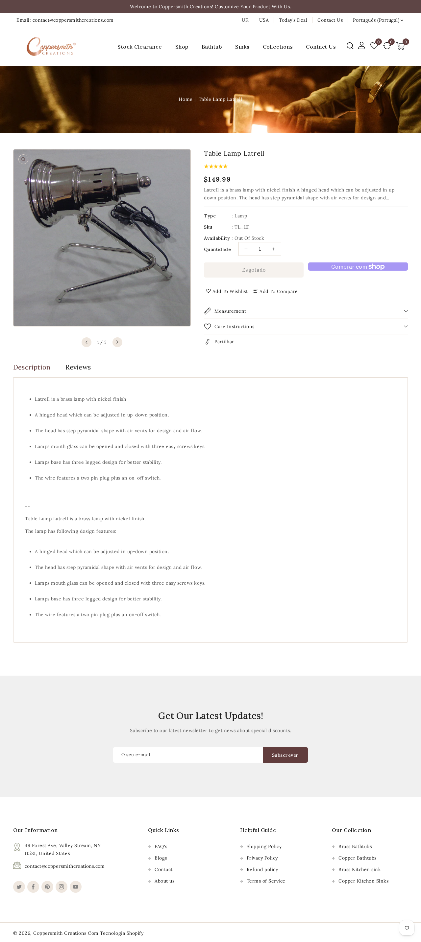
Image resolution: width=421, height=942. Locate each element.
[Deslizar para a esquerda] (86, 342)
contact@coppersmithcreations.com (65, 866)
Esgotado (254, 270)
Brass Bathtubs (355, 846)
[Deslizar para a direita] (117, 342)
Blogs (161, 858)
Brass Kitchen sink (359, 869)
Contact (164, 869)
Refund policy (262, 869)
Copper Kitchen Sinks (363, 881)
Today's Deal (293, 20)
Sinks (242, 46)
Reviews (78, 367)
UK (245, 20)
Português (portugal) (376, 20)
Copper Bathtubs (357, 858)
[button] (350, 46)
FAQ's (161, 846)
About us (164, 881)
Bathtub (212, 46)
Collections (278, 46)
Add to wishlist (230, 291)
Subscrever (285, 755)
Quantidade (217, 249)
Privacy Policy (262, 858)
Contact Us (330, 20)
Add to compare (279, 291)
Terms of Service (266, 881)
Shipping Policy (264, 846)
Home (185, 99)
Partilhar (224, 342)
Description (31, 367)
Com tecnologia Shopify (115, 933)
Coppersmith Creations (60, 933)
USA (264, 20)
